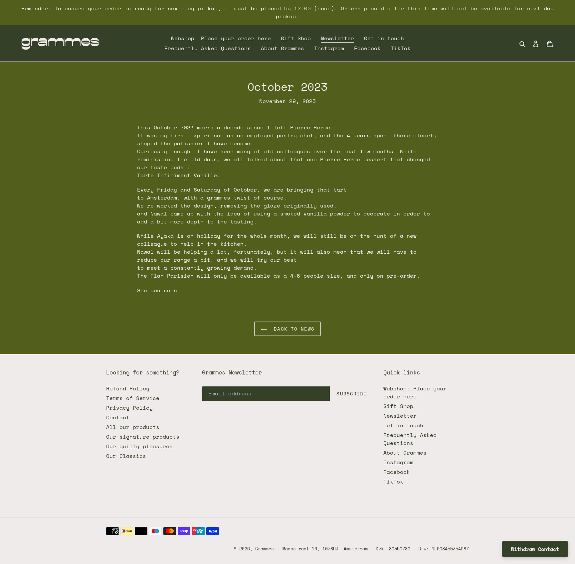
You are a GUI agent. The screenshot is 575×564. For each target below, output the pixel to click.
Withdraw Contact (535, 549)
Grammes (264, 548)
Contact (117, 417)
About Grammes (405, 453)
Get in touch (403, 425)
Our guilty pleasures (139, 446)
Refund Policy (127, 388)
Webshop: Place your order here (415, 392)
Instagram (398, 462)
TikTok (393, 482)
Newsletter (400, 416)
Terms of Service (132, 398)
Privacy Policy (129, 408)
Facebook (396, 472)
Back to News (292, 328)
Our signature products (142, 437)
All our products (132, 427)
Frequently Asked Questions (410, 439)
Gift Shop (398, 406)
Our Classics (126, 456)
